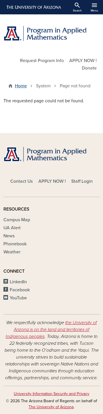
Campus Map (16, 220)
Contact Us (21, 181)
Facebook (20, 290)
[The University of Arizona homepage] (33, 7)
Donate (89, 68)
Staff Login (82, 181)
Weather (11, 252)
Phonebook (15, 244)
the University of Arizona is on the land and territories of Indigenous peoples (51, 329)
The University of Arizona (51, 407)
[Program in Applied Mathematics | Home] (51, 33)
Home (21, 86)
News (9, 236)
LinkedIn (18, 282)
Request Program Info (42, 60)
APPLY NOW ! (83, 60)
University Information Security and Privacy (51, 393)
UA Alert (12, 228)
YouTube (18, 298)
